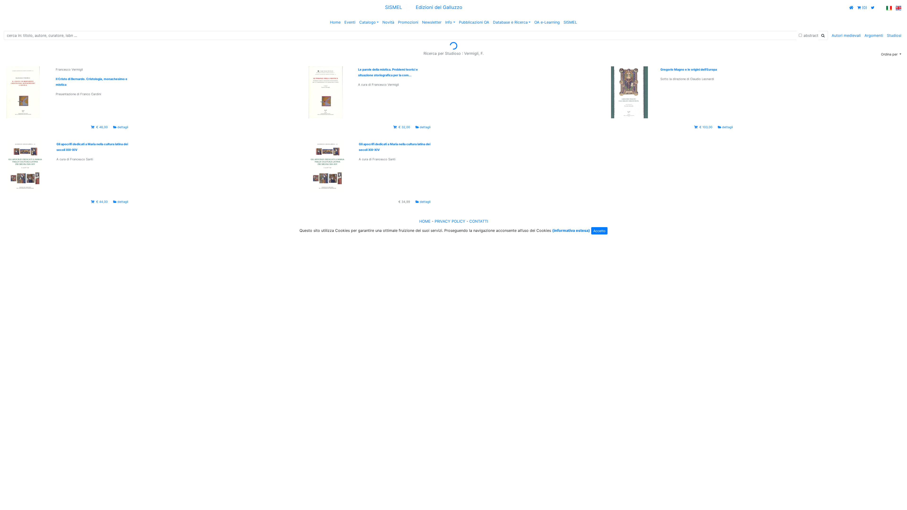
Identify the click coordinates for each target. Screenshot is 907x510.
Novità (388, 22)
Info (448, 22)
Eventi (349, 22)
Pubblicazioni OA (474, 22)
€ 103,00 (705, 127)
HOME (425, 221)
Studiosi (894, 35)
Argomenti (873, 35)
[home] (851, 7)
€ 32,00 (404, 127)
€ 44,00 (102, 202)
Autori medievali (846, 35)
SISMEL (570, 22)
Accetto (599, 231)
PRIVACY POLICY (450, 221)
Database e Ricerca (510, 22)
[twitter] (872, 7)
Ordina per (889, 54)
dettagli (122, 127)
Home (335, 22)
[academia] (880, 7)
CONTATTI (478, 221)
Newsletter (431, 22)
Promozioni (408, 22)
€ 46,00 (102, 127)
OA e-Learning (547, 22)
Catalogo (367, 22)
